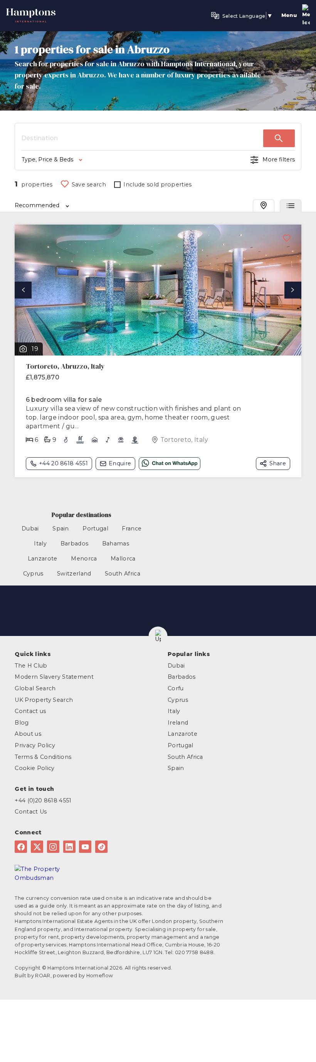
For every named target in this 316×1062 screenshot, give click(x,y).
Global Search (35, 688)
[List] (290, 206)
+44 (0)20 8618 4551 (43, 800)
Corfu (176, 688)
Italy (40, 543)
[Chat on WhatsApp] (169, 463)
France (131, 528)
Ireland (178, 722)
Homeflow (99, 975)
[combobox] (142, 138)
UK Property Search (44, 699)
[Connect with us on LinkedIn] (69, 847)
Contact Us (31, 811)
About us (28, 733)
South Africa (122, 573)
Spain (60, 528)
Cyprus (33, 573)
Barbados (75, 543)
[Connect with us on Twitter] (37, 847)
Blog (22, 722)
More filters (278, 159)
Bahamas (115, 543)
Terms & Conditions (43, 756)
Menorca (84, 558)
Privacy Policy (35, 745)
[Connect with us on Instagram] (53, 847)
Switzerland (74, 573)
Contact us (30, 711)
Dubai (30, 528)
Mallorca (123, 558)
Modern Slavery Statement (54, 676)
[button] (158, 636)
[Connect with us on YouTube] (85, 847)
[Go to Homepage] (30, 13)
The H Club (31, 665)
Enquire (120, 463)
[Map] (263, 206)
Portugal (95, 528)
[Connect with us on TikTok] (101, 847)
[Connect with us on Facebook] (21, 847)
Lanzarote (42, 558)
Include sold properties (157, 184)
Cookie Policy (34, 768)
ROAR (42, 975)
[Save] (287, 239)
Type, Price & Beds (47, 159)
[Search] (278, 138)
